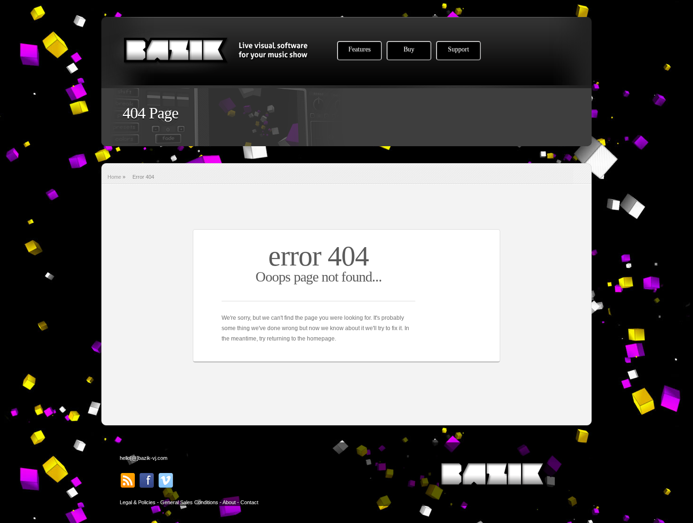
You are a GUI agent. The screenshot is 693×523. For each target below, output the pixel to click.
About (229, 502)
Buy (409, 49)
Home (114, 177)
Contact (249, 502)
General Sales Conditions (189, 502)
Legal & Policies (138, 502)
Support (458, 49)
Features (359, 49)
